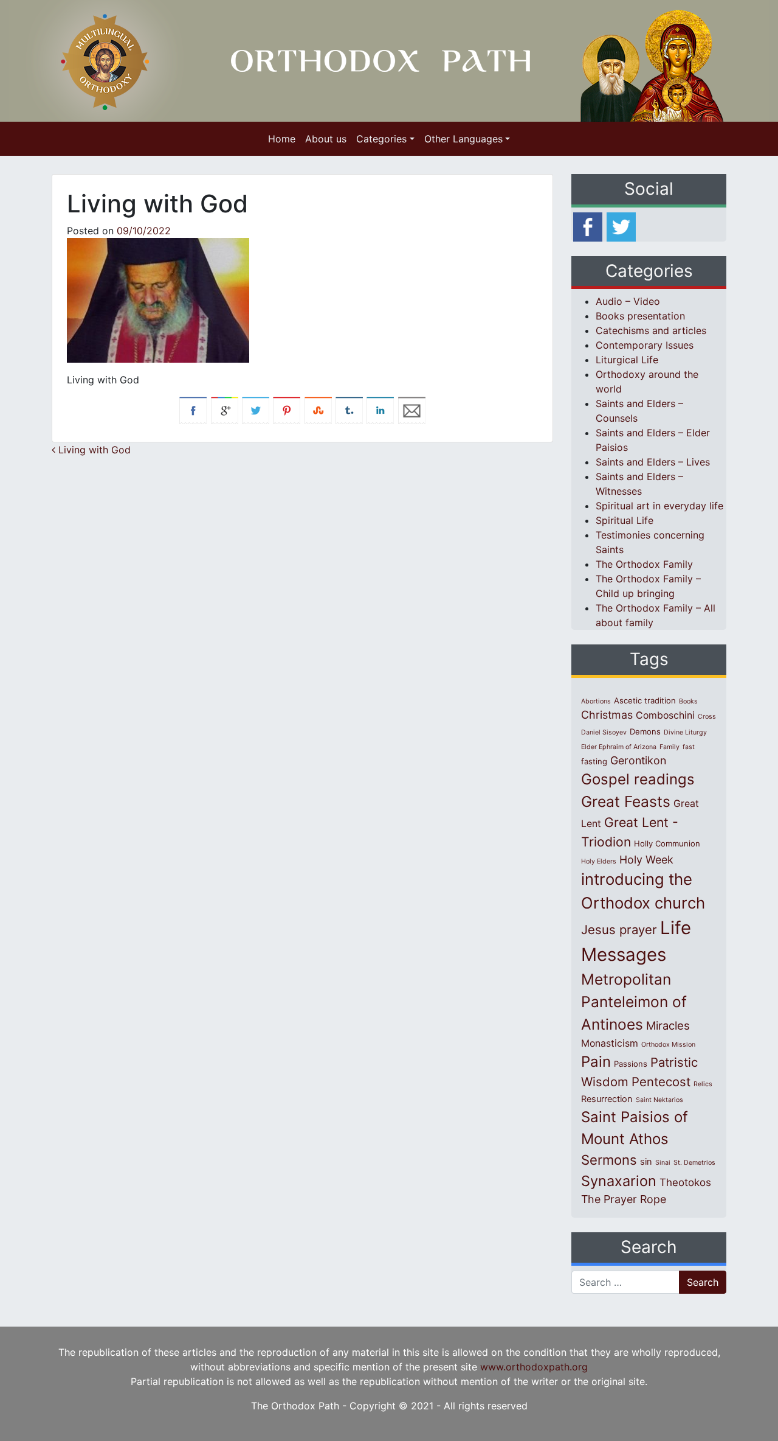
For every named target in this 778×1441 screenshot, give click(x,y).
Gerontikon (638, 760)
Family (669, 747)
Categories (381, 139)
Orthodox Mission (668, 1044)
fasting (594, 761)
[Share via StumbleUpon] (318, 409)
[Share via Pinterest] (286, 409)
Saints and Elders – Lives (653, 462)
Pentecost (661, 1081)
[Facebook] (587, 226)
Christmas (607, 714)
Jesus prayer (619, 929)
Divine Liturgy (685, 732)
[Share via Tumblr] (349, 409)
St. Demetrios (694, 1163)
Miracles (668, 1025)
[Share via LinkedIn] (380, 409)
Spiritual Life (624, 520)
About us (325, 139)
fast (689, 747)
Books (688, 701)
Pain (596, 1061)
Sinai (662, 1163)
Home (281, 139)
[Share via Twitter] (255, 409)
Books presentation (640, 316)
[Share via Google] (224, 409)
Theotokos (685, 1182)
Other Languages (463, 139)
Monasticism (609, 1043)
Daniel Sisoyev (604, 732)
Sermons (609, 1160)
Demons (645, 731)
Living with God (93, 450)
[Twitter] (621, 226)
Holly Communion (667, 843)
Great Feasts (625, 801)
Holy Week (646, 859)
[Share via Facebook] (193, 409)
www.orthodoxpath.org (534, 1367)
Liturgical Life (627, 360)
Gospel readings (638, 779)
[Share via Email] (411, 409)
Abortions (596, 701)
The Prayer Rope (623, 1199)
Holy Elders (598, 861)
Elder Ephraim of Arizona (618, 747)
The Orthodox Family (644, 564)
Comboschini (665, 715)
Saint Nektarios (659, 1100)
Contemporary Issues (645, 345)
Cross (707, 716)
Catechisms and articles (651, 330)
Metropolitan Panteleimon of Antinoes (634, 1001)
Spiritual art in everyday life (659, 506)
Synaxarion (618, 1181)
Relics (703, 1084)
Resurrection (607, 1099)
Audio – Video (628, 301)
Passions (630, 1064)
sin (646, 1161)
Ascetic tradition (645, 700)
